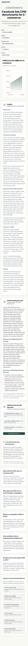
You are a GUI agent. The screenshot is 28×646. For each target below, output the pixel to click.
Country (3, 52)
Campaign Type (5, 41)
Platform (3, 35)
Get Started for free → (14, 433)
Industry (3, 47)
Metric (2, 30)
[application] (14, 82)
